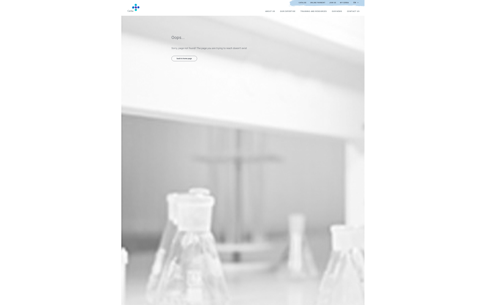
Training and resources (313, 11)
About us (270, 11)
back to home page (184, 59)
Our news (337, 11)
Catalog (302, 3)
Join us (332, 3)
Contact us (353, 11)
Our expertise (287, 11)
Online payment (317, 3)
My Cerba (344, 3)
